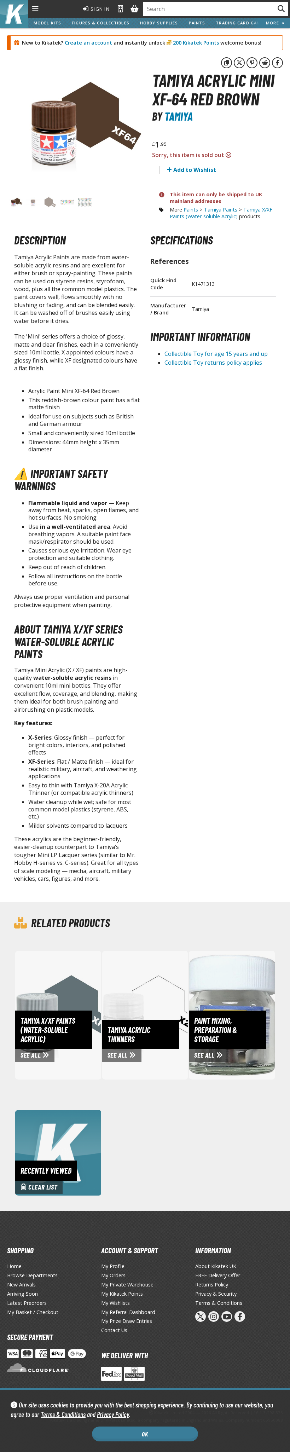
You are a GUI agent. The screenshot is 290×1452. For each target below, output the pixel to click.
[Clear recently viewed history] (58, 1152)
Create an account (88, 42)
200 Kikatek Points (195, 42)
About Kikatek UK (215, 1266)
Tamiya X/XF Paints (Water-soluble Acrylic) (221, 213)
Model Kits (47, 22)
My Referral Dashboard (128, 1312)
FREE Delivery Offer (217, 1275)
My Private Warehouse (127, 1284)
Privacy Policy (113, 1414)
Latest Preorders (27, 1303)
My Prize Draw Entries (126, 1321)
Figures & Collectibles (100, 22)
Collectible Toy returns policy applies (213, 362)
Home (14, 1266)
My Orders (113, 1275)
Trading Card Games (241, 22)
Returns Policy (211, 1284)
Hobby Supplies (159, 22)
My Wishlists (115, 1303)
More (274, 22)
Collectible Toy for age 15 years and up (216, 354)
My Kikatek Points (122, 1293)
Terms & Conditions (63, 1414)
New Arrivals (21, 1284)
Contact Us (114, 1330)
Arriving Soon (22, 1293)
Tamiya (178, 116)
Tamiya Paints (220, 209)
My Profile (112, 1266)
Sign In (99, 9)
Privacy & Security (216, 1293)
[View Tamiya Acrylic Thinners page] (166, 1014)
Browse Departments (32, 1275)
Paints (197, 22)
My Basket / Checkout (32, 1312)
